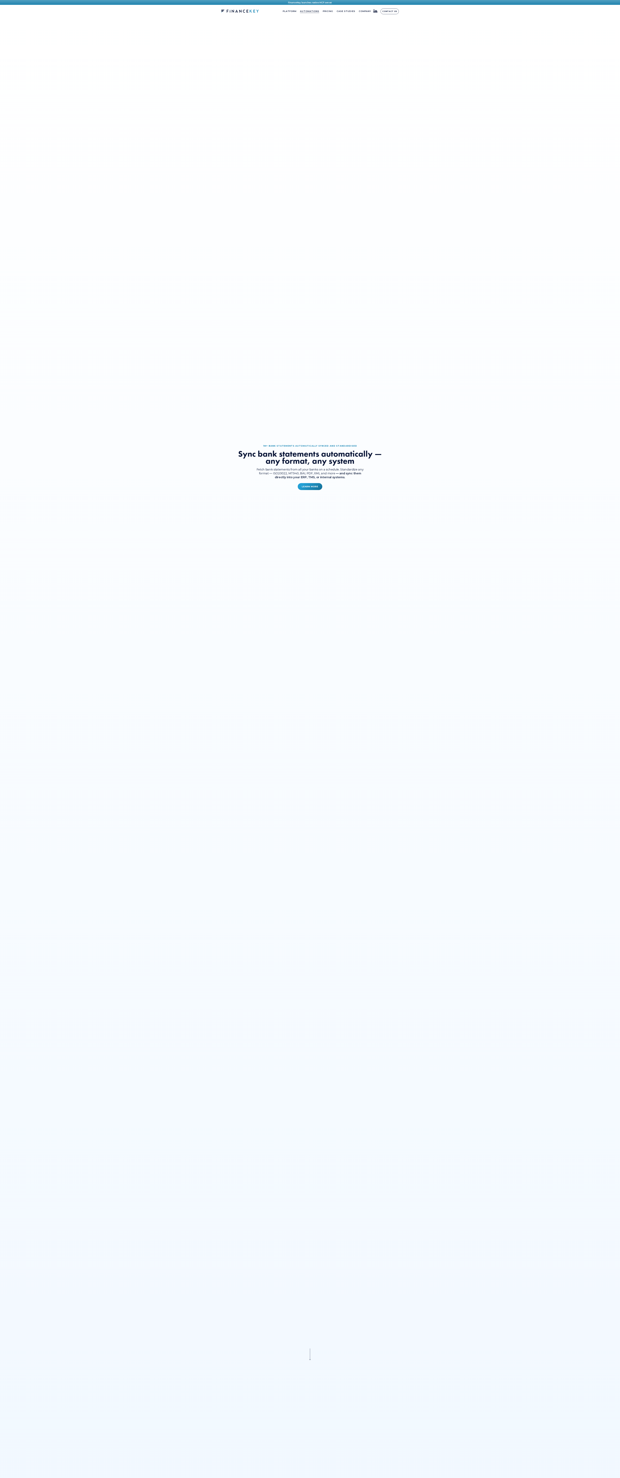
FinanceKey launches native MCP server (310, 2)
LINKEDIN (375, 11)
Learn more (310, 486)
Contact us (389, 11)
